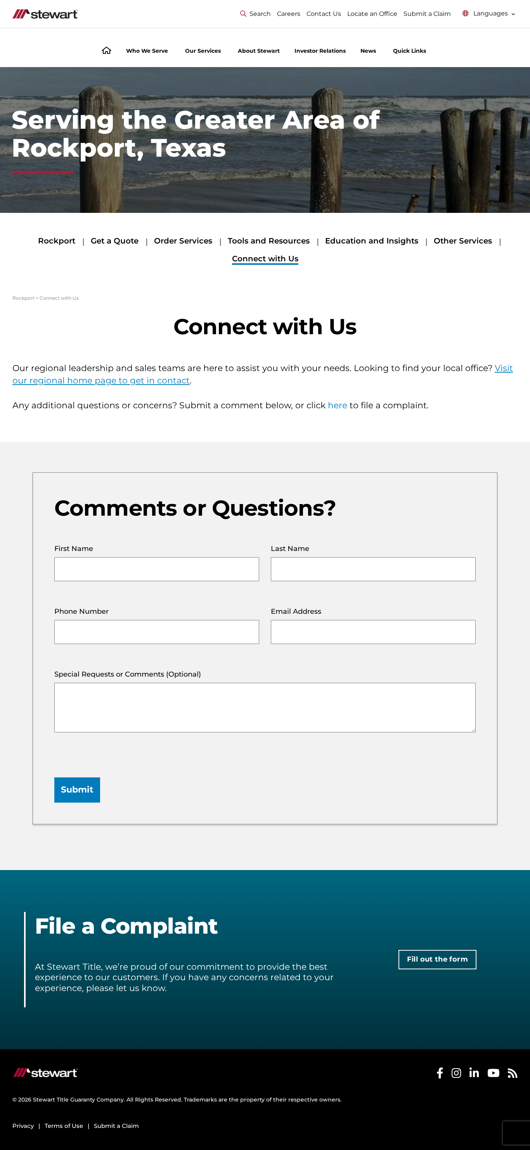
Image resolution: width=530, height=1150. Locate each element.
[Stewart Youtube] (493, 1110)
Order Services (183, 240)
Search (260, 13)
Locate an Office (372, 13)
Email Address (296, 611)
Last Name (290, 548)
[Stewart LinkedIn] (474, 1110)
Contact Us (324, 13)
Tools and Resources (269, 240)
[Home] (106, 51)
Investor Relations (320, 50)
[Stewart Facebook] (439, 1110)
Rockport (56, 240)
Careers (288, 13)
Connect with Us (265, 258)
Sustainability (434, 1066)
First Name (73, 548)
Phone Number (81, 611)
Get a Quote (115, 240)
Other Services (463, 240)
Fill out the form (437, 959)
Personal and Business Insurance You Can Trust (222, 1066)
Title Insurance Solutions (358, 1066)
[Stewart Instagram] (456, 1110)
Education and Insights (371, 240)
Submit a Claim (427, 13)
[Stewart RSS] (513, 1110)
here (337, 405)
